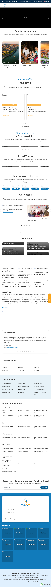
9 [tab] (29, 73)
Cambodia (21, 364)
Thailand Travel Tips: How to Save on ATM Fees (41, 273)
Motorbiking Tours (39, 386)
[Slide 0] (17, 351)
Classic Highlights (6, 383)
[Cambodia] (29, 146)
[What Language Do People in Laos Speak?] (41, 281)
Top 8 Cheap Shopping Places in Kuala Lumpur (24, 285)
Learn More (6, 115)
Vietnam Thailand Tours (8, 420)
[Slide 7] (30, 351)
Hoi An (21, 111)
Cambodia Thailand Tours (9, 442)
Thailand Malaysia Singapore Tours (23, 452)
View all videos (25, 231)
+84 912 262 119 (10, 512)
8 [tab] (28, 73)
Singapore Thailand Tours (40, 464)
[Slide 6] (28, 351)
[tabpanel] (10, 56)
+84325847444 (38, 1)
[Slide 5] (26, 351)
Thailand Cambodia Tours (41, 448)
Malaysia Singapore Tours (9, 471)
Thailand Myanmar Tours (24, 448)
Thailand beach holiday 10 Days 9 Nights (36, 108)
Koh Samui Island (42, 111)
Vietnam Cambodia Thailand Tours (39, 416)
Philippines (5, 370)
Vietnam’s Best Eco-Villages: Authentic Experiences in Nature (11, 252)
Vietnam (4, 364)
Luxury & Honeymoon (23, 386)
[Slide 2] (20, 351)
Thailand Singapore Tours (40, 451)
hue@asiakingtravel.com (26, 1)
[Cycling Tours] (29, 166)
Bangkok (35, 111)
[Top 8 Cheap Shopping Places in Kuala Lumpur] (25, 281)
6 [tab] (24, 73)
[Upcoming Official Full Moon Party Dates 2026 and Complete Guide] (9, 270)
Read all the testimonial (11, 325)
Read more (5, 307)
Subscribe (44, 487)
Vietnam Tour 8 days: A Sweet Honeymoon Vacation (12, 108)
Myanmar (36, 367)
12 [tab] (34, 73)
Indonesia (36, 370)
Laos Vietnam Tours (7, 426)
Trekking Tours (38, 383)
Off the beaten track (39, 389)
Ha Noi (10, 111)
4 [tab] (21, 73)
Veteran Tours (6, 392)
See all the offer (25, 126)
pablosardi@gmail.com (12, 347)
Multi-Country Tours (7, 389)
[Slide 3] (22, 351)
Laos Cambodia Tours (24, 426)
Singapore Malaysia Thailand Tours (7, 464)
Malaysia (20, 367)
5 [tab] (23, 73)
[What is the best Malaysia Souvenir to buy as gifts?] (9, 281)
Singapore (21, 370)
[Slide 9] (33, 351)
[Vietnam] (10, 146)
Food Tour (21, 392)
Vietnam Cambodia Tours (9, 415)
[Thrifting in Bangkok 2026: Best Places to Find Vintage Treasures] (25, 270)
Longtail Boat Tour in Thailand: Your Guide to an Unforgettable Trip (37, 247)
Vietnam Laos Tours (23, 410)
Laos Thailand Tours (7, 431)
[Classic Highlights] (10, 166)
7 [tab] (26, 73)
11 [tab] (32, 73)
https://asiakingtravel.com (13, 519)
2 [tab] (18, 73)
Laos (35, 364)
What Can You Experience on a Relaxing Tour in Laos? (11, 242)
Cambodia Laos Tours (24, 437)
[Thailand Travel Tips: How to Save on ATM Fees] (41, 269)
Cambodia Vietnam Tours (9, 437)
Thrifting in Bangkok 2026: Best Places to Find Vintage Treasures (25, 275)
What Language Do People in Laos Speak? (41, 285)
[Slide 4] (24, 351)
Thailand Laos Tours (7, 448)
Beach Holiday (6, 386)
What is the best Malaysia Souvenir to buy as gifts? (9, 285)
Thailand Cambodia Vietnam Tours (7, 452)
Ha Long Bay (7, 113)
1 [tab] (16, 73)
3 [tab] (20, 73)
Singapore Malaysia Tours (25, 464)
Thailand (4, 367)
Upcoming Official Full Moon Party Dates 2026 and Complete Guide (8, 275)
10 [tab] (31, 73)
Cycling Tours (21, 383)
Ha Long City (16, 111)
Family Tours (21, 389)
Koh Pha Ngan (31, 113)
